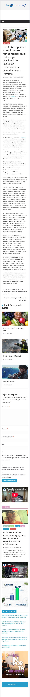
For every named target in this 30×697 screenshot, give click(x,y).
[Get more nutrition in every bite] (15, 313)
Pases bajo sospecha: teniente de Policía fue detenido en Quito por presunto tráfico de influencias (13, 631)
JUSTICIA (11, 526)
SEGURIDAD (6, 529)
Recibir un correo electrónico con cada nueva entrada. (13, 476)
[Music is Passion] (15, 366)
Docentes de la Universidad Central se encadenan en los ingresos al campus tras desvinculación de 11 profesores (14, 639)
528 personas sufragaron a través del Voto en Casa (15, 299)
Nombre (5, 429)
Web (3, 444)
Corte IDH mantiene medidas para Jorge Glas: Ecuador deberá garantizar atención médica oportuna (14, 538)
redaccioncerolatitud (18, 77)
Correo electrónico (8, 437)
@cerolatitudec (12, 684)
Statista (13, 96)
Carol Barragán (17, 547)
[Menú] (3, 21)
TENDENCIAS (6, 43)
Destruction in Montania (12, 356)
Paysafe (23, 137)
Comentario (6, 407)
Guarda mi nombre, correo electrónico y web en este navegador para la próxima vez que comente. (15, 457)
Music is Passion (9, 382)
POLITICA (23, 526)
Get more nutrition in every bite (13, 329)
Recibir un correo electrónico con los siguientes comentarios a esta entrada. (13, 468)
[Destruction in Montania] (15, 340)
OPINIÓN (17, 526)
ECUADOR (6, 526)
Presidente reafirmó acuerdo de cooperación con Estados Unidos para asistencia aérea (15, 291)
